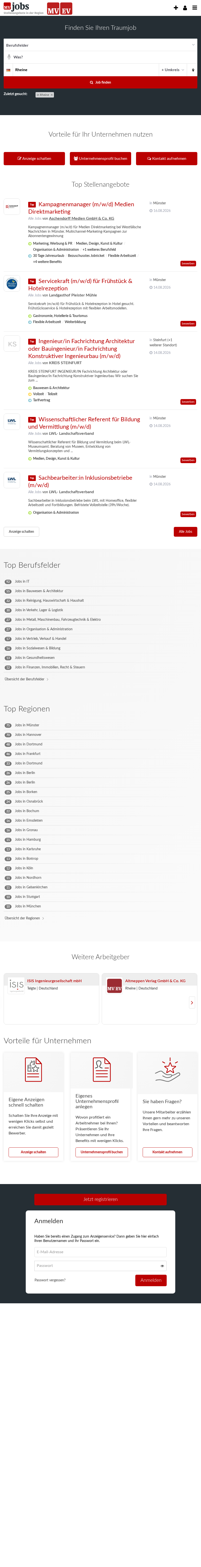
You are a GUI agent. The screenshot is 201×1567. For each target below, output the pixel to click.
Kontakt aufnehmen (167, 1152)
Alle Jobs (34, 218)
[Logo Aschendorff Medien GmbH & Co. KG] (12, 207)
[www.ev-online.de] (66, 8)
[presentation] (176, 8)
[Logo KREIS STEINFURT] (12, 345)
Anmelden (151, 1280)
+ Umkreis (170, 70)
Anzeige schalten (21, 531)
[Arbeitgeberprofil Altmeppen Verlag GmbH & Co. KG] (114, 986)
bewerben (188, 263)
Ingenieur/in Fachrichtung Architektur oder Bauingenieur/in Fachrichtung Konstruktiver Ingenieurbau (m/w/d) (81, 348)
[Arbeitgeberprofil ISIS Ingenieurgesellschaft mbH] (16, 986)
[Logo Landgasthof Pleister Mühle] (12, 283)
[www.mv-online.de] (53, 8)
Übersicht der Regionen (22, 918)
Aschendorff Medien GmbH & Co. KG (81, 218)
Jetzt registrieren (100, 1199)
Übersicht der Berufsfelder (24, 679)
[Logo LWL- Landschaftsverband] (12, 422)
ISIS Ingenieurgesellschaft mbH (54, 981)
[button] (192, 70)
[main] (100, 667)
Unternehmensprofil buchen (102, 1152)
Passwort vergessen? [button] (50, 1280)
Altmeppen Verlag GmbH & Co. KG (155, 981)
